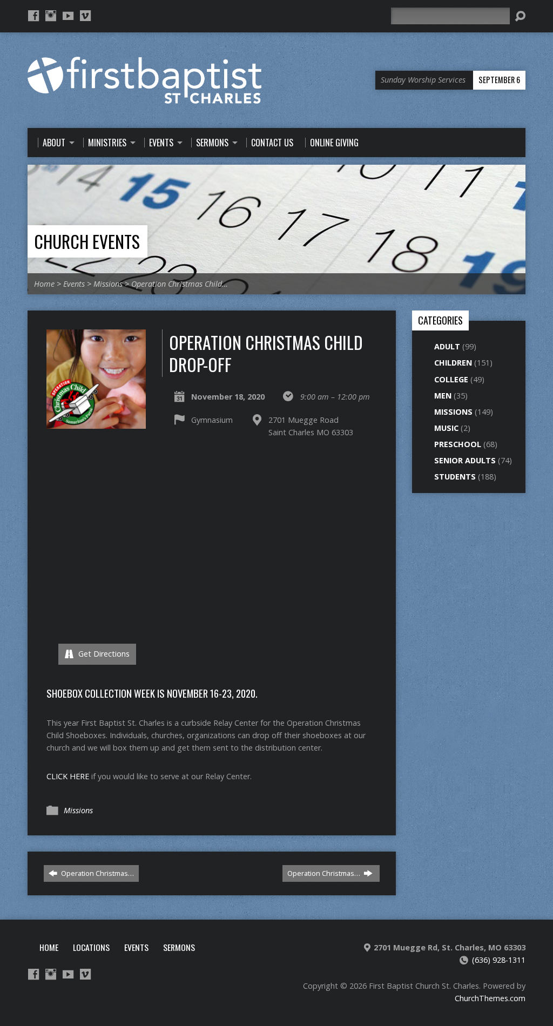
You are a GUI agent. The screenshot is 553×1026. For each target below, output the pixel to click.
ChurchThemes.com (490, 998)
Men (442, 395)
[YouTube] (68, 15)
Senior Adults (465, 460)
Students (455, 476)
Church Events (87, 241)
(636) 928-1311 (498, 960)
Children (453, 362)
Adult (447, 346)
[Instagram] (50, 15)
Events (74, 284)
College (451, 379)
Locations (91, 947)
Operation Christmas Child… (179, 284)
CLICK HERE (67, 776)
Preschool (457, 444)
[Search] (520, 16)
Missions (108, 284)
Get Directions (103, 654)
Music (446, 428)
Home (44, 284)
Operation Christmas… (96, 873)
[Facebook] (33, 15)
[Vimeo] (85, 15)
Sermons (179, 947)
